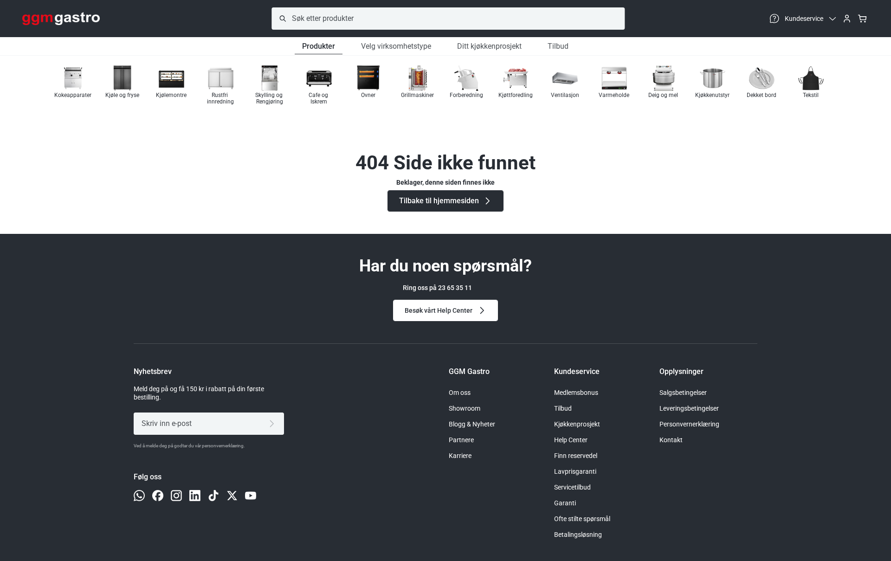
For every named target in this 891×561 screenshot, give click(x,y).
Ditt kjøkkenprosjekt (489, 46)
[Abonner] (273, 424)
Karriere (460, 455)
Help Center (571, 440)
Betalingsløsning (578, 534)
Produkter (318, 46)
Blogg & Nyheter (472, 424)
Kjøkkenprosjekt (577, 424)
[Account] (847, 18)
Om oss (460, 392)
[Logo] (61, 18)
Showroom (464, 408)
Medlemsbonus (576, 392)
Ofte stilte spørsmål (582, 518)
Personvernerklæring (689, 424)
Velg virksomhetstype (396, 46)
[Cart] (862, 18)
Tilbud (558, 46)
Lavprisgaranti (575, 471)
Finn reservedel (575, 455)
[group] (73, 85)
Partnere (461, 440)
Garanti (565, 503)
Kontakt (671, 440)
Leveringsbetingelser (689, 408)
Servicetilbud (572, 487)
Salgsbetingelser (683, 392)
